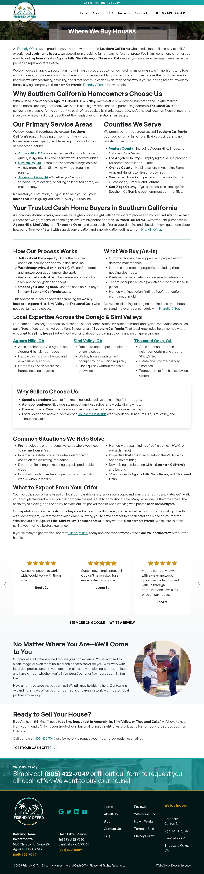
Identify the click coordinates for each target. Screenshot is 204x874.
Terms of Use (144, 829)
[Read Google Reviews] (62, 811)
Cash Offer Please (86, 865)
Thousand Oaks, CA (33, 177)
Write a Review (122, 623)
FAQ (110, 13)
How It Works (143, 821)
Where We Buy (144, 814)
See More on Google (87, 623)
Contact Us (112, 829)
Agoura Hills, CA (30, 153)
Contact (141, 13)
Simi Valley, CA (29, 163)
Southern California (92, 414)
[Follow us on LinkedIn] (78, 811)
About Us (111, 814)
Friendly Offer (27, 49)
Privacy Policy (144, 836)
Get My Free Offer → (171, 13)
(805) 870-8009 (70, 850)
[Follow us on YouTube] (86, 811)
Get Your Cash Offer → (35, 748)
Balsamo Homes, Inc (55, 865)
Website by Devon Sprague (173, 865)
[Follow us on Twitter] (70, 811)
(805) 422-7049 (109, 2)
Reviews (124, 13)
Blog (107, 821)
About (97, 13)
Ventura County (121, 148)
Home (82, 13)
